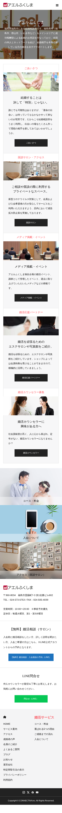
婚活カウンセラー (31, 453)
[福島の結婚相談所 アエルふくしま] (18, 5)
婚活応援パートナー (31, 378)
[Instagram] (23, 792)
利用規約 (8, 780)
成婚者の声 (9, 739)
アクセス (8, 734)
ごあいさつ (31, 143)
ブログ (6, 754)
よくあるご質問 (11, 749)
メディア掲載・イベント (31, 298)
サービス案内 (10, 729)
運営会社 (8, 764)
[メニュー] (57, 5)
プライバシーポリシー (14, 774)
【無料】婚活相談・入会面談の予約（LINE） (31, 657)
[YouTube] (37, 792)
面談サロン (31, 222)
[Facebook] (32, 792)
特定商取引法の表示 (13, 769)
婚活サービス (44, 717)
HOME (4, 717)
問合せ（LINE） (31, 699)
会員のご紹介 (10, 744)
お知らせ (8, 759)
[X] (28, 792)
